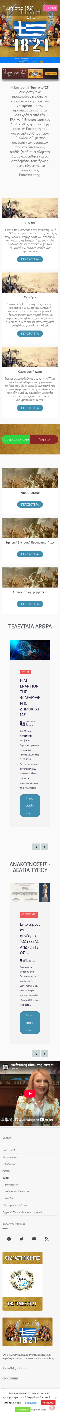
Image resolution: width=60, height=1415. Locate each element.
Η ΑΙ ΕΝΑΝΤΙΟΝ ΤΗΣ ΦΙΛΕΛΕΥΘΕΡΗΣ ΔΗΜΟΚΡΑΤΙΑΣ (30, 697)
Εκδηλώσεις (9, 1163)
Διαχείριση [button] (31, 1402)
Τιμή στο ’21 (8, 1150)
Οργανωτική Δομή (30, 371)
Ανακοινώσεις (29, 914)
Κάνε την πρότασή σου (14, 1205)
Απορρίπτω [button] (48, 1402)
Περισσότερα (30, 259)
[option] (30, 733)
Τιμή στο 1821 (18, 8)
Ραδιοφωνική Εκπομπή (17, 1191)
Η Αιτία (30, 223)
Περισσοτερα (30, 334)
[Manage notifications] (52, 1407)
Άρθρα (6, 1170)
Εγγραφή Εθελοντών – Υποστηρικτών (22, 1212)
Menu (51, 8)
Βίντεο (6, 1177)
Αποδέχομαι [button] (22, 1409)
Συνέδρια (9, 1198)
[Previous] (36, 847)
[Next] (44, 847)
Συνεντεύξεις (11, 1184)
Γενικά (25, 672)
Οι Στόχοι (30, 297)
